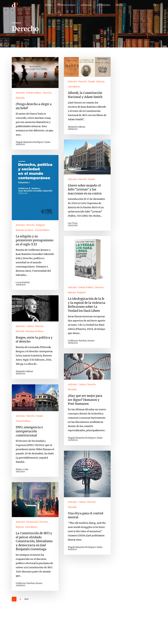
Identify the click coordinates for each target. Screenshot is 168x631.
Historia (100, 81)
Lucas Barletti (23, 282)
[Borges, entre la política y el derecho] (35, 337)
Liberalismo (74, 86)
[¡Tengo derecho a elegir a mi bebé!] (35, 103)
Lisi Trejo (73, 223)
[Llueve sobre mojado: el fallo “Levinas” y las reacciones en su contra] (87, 185)
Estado (91, 81)
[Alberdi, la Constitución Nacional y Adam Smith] (87, 95)
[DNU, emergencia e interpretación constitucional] (35, 430)
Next (27, 599)
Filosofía (20, 98)
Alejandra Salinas (76, 126)
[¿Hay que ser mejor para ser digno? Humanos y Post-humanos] (87, 399)
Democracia (32, 522)
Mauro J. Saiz (22, 469)
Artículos (20, 92)
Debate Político (34, 92)
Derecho (47, 92)
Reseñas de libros (24, 230)
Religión (40, 225)
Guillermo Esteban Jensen (81, 340)
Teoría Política (42, 230)
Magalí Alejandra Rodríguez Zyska (33, 142)
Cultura (30, 326)
